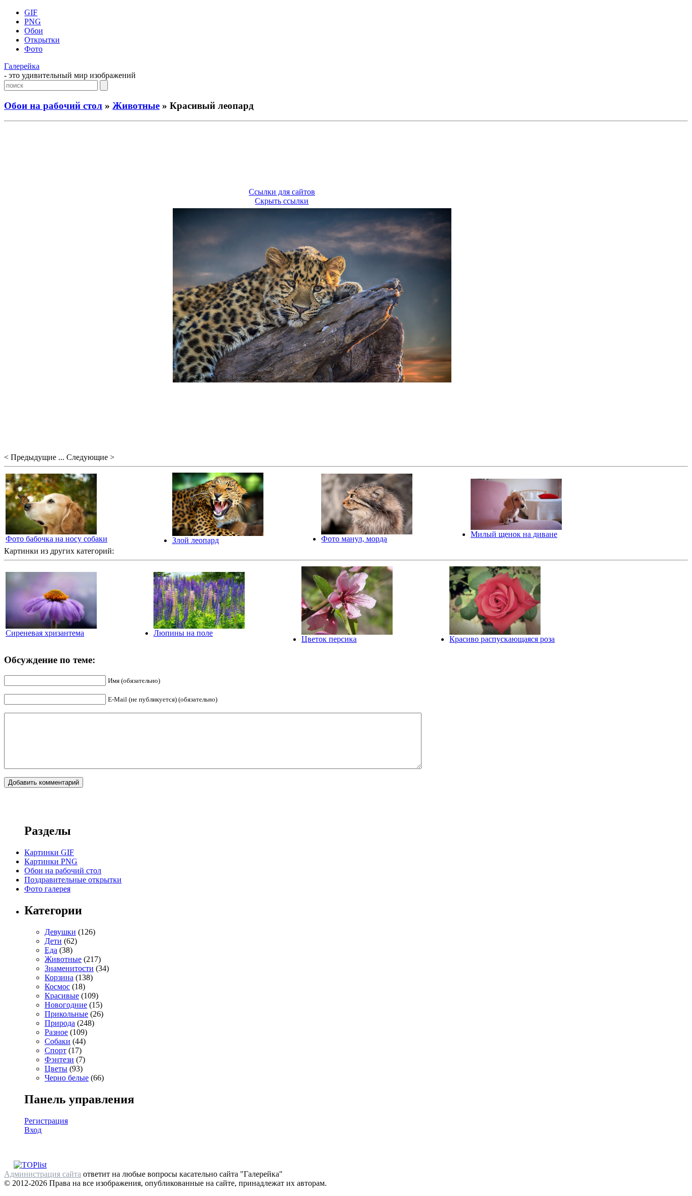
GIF (30, 12)
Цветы (56, 1068)
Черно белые (67, 1077)
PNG (32, 21)
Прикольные (66, 1014)
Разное (56, 1032)
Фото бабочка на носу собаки (56, 538)
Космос (57, 986)
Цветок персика (329, 639)
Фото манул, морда (354, 538)
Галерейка (22, 66)
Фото (33, 49)
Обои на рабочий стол (53, 105)
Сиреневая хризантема (45, 633)
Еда (51, 950)
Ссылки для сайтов (282, 191)
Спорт (55, 1050)
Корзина (59, 977)
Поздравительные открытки (73, 879)
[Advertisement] (346, 156)
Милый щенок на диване (514, 534)
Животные (136, 105)
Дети (53, 941)
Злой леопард (195, 540)
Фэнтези (59, 1059)
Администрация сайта (42, 1174)
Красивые (62, 995)
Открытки (42, 39)
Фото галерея (47, 888)
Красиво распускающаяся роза (502, 639)
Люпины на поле (183, 633)
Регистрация (46, 1120)
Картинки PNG (51, 861)
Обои (33, 30)
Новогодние (66, 1004)
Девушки (60, 932)
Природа (60, 1023)
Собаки (57, 1041)
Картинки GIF (49, 852)
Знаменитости (69, 968)
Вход (33, 1130)
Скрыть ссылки (282, 201)
